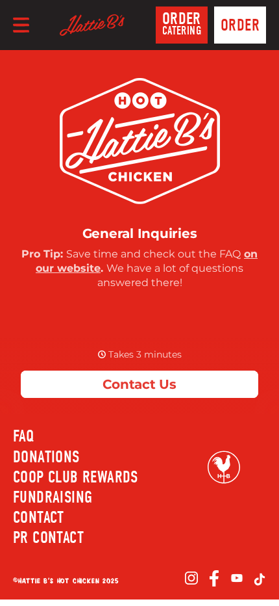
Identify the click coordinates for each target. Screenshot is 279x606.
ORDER (181, 23)
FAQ (23, 436)
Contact (38, 517)
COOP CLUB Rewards (75, 477)
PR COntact (48, 537)
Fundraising (52, 497)
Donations (46, 457)
